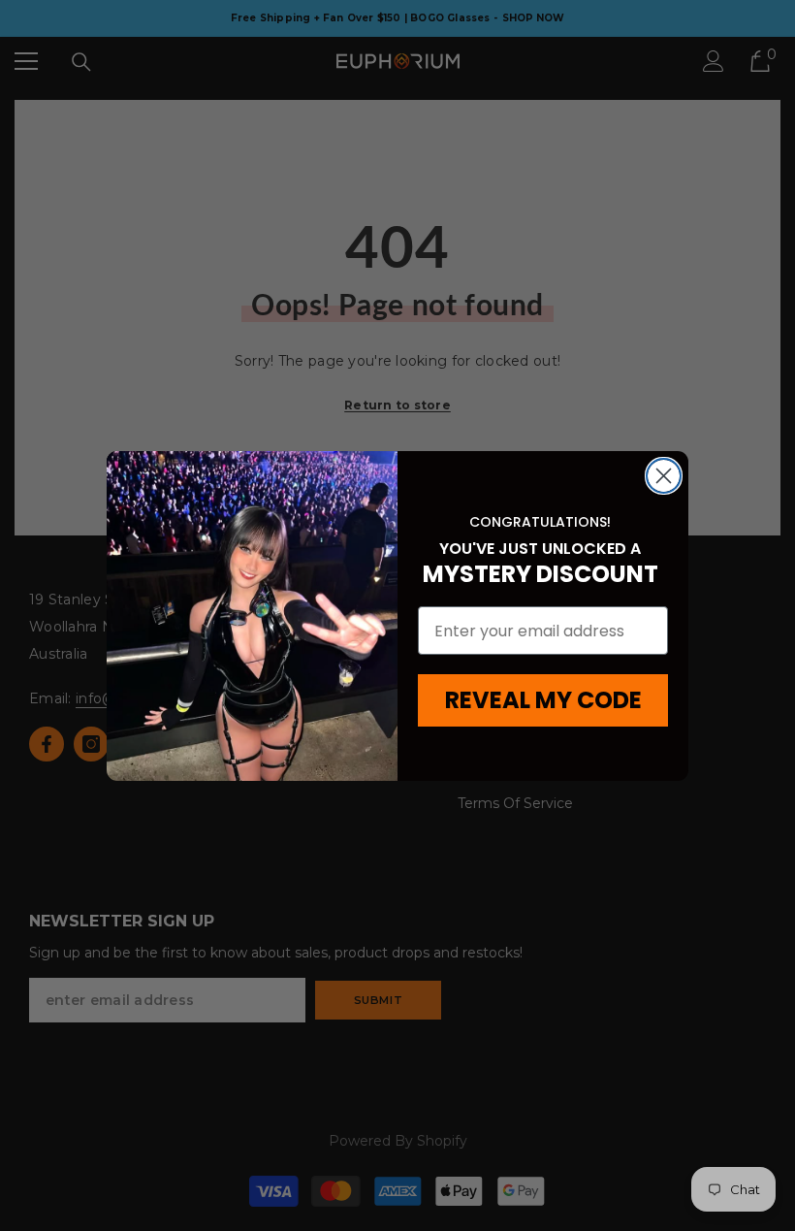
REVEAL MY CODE (543, 700)
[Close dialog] (664, 476)
